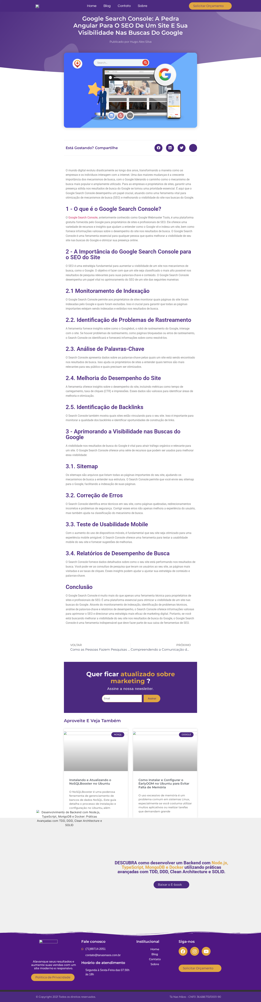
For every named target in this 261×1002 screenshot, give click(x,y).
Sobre (142, 6)
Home (91, 6)
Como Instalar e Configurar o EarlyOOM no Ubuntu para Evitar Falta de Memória (163, 783)
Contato (124, 6)
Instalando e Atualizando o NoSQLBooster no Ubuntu (90, 781)
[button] (158, 148)
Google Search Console (82, 217)
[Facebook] (183, 951)
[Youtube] (206, 951)
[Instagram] (194, 951)
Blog (107, 6)
